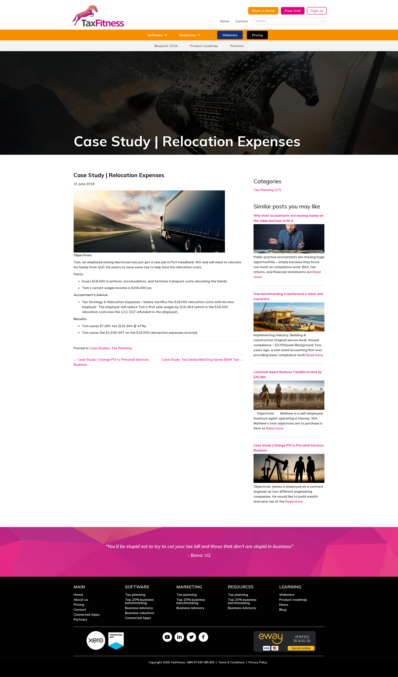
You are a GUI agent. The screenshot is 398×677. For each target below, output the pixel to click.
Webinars (286, 595)
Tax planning (135, 595)
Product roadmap (293, 600)
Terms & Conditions (231, 662)
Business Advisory (242, 608)
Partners (80, 619)
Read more (314, 355)
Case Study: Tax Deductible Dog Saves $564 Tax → (202, 359)
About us (81, 600)
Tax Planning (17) (267, 190)
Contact (241, 21)
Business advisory (139, 608)
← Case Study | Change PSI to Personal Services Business (111, 361)
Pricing (79, 605)
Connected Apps (87, 615)
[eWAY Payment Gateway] (285, 641)
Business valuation (139, 613)
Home (224, 21)
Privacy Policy (258, 662)
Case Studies (99, 348)
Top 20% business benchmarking (139, 601)
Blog (282, 610)
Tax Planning (121, 348)
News (283, 605)
